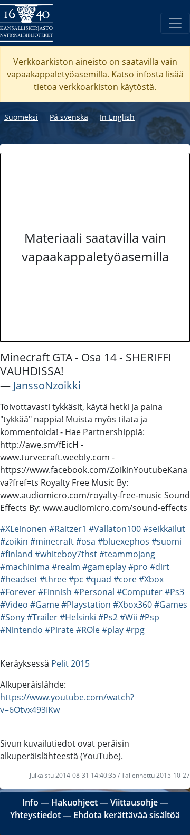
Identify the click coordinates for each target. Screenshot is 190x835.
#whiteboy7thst (66, 554)
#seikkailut (164, 529)
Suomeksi (21, 117)
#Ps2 (108, 617)
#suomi (166, 541)
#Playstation (86, 604)
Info (30, 802)
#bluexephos (123, 541)
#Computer (140, 592)
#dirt (159, 566)
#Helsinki (78, 617)
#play (113, 630)
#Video (14, 604)
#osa (86, 541)
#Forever (18, 592)
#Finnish (55, 592)
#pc (76, 579)
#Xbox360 (132, 604)
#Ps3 (174, 592)
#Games (170, 604)
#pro (138, 566)
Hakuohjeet (74, 802)
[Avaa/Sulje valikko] (175, 23)
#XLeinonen (23, 529)
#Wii (128, 617)
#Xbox (151, 579)
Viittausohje (134, 802)
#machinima (25, 566)
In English (117, 117)
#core (125, 579)
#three (53, 579)
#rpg (135, 630)
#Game (44, 604)
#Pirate (59, 630)
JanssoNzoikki (47, 385)
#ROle (88, 630)
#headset (18, 579)
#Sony (12, 617)
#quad (98, 579)
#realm (66, 566)
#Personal (94, 592)
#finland (16, 554)
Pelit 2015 (70, 663)
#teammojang (127, 554)
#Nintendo (21, 630)
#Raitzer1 (68, 529)
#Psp (149, 617)
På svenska (69, 117)
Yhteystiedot (35, 815)
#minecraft (52, 541)
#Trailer (42, 617)
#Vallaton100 (115, 529)
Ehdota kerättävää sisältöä (126, 815)
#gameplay (104, 566)
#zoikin (14, 541)
